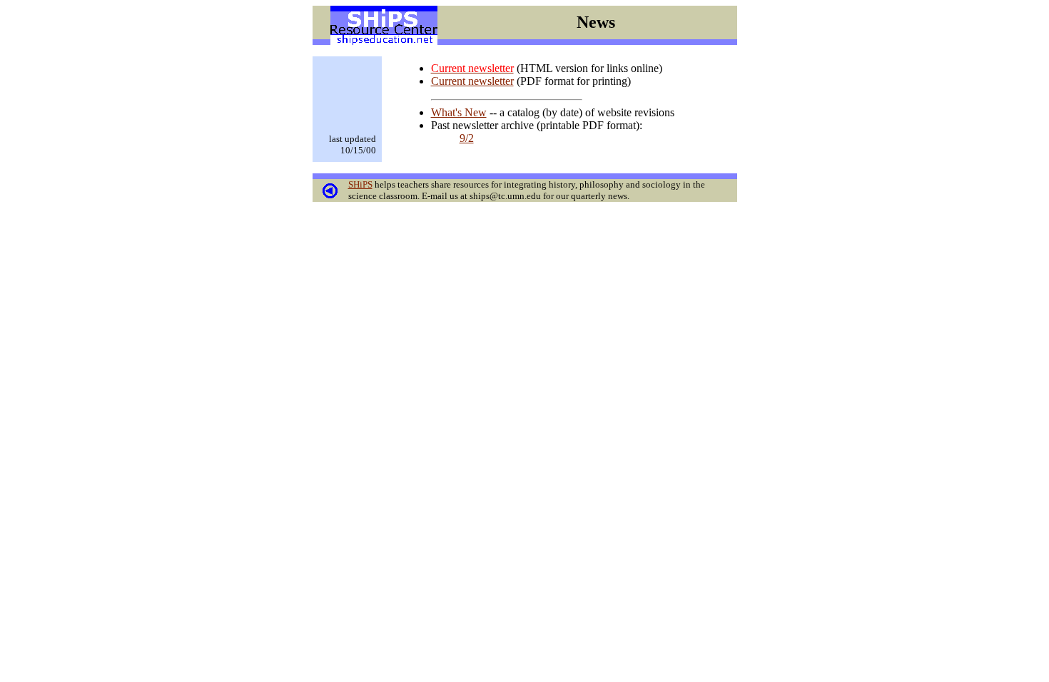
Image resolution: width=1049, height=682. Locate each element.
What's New (459, 112)
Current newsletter (472, 81)
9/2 (467, 138)
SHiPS (360, 184)
